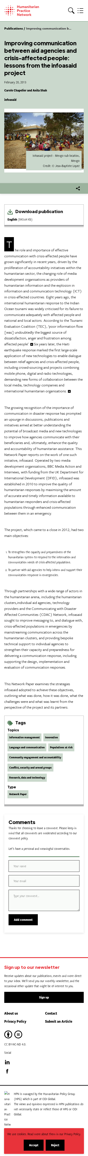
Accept (36, 1147)
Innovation (51, 737)
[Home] (24, 10)
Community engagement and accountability (35, 757)
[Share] (78, 189)
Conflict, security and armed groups (30, 767)
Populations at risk (61, 747)
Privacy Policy (15, 1021)
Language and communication (27, 747)
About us (11, 1013)
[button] (71, 10)
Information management (24, 737)
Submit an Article (58, 1021)
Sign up (44, 997)
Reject (58, 1147)
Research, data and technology (27, 777)
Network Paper (18, 794)
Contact (51, 1013)
